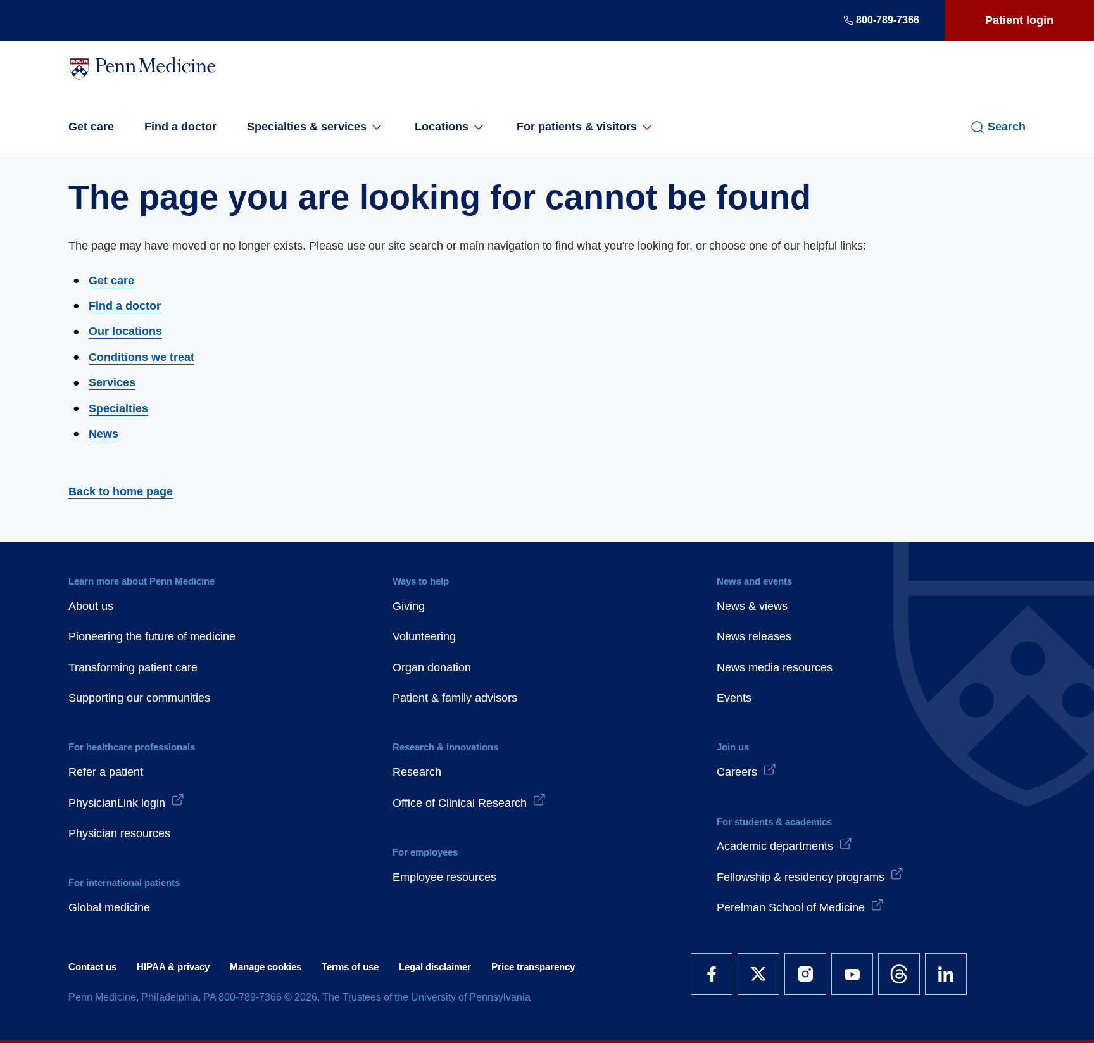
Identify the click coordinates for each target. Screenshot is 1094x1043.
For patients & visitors (577, 126)
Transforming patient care (133, 667)
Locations (441, 126)
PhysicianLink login (116, 803)
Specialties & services (307, 126)
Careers (737, 772)
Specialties (118, 408)
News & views (752, 606)
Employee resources (444, 877)
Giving (409, 606)
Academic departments (775, 846)
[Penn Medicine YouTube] (852, 974)
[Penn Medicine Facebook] (711, 974)
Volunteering (424, 636)
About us (90, 606)
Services (112, 382)
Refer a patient (105, 772)
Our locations (125, 331)
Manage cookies (265, 966)
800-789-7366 (887, 20)
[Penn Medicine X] (758, 974)
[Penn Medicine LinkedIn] (946, 974)
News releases (754, 636)
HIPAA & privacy (173, 966)
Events (734, 698)
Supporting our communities (139, 698)
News (103, 433)
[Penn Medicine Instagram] (805, 974)
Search (1007, 126)
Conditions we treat (141, 357)
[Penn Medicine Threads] (899, 974)
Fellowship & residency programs (800, 877)
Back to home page (120, 491)
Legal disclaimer (435, 966)
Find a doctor (180, 126)
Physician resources (119, 833)
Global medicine (109, 907)
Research (417, 772)
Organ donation (432, 667)
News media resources (775, 667)
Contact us (92, 966)
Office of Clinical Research (460, 803)
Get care (91, 126)
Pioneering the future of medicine (152, 636)
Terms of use (350, 966)
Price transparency (533, 966)
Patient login (1019, 20)
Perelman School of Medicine (791, 907)
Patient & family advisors (455, 698)
